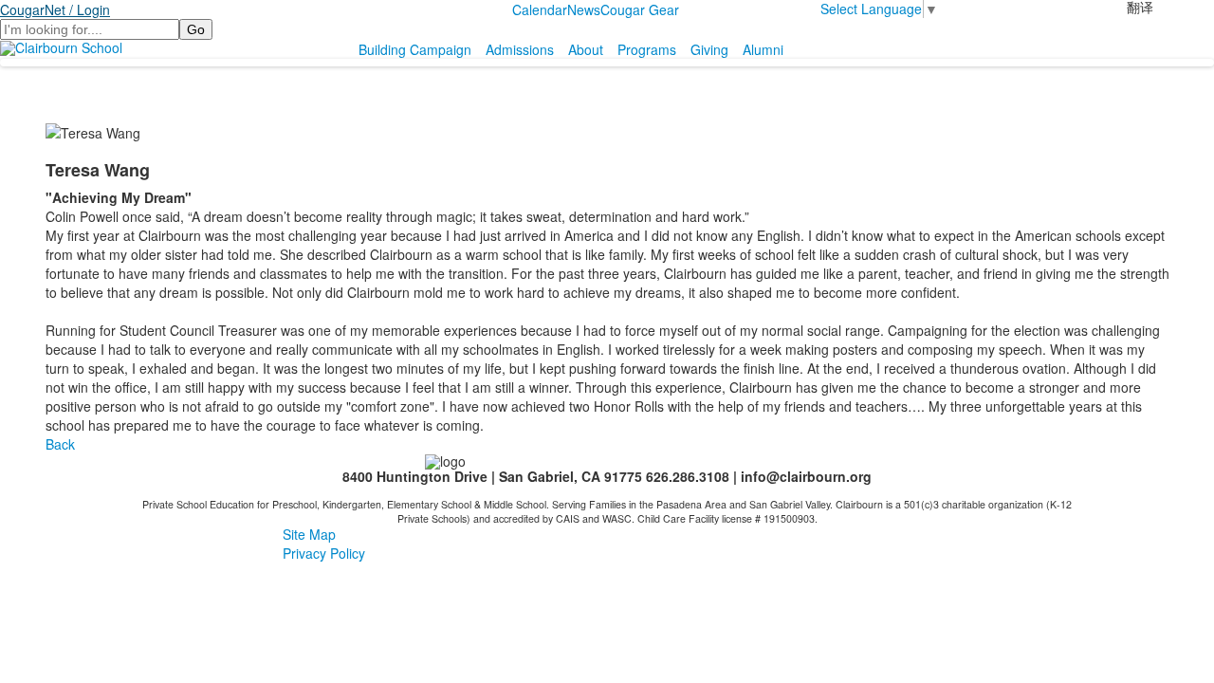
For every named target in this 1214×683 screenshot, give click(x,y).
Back (60, 443)
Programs (646, 49)
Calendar (539, 9)
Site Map (309, 534)
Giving (709, 49)
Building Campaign (415, 49)
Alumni (763, 49)
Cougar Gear (639, 9)
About (585, 49)
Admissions (520, 49)
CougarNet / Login (55, 9)
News (583, 9)
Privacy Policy (324, 553)
